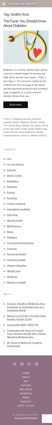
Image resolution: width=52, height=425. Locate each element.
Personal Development (20, 243)
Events (11, 192)
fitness (38, 125)
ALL (9, 159)
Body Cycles (14, 175)
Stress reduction (16, 265)
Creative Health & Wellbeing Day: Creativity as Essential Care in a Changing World (26, 307)
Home (26, 373)
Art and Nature (15, 164)
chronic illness (14, 125)
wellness (43, 135)
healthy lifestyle (10, 132)
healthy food (41, 128)
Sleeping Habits (16, 260)
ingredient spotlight (18, 209)
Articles (11, 170)
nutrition (39, 132)
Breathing (13, 181)
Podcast (12, 249)
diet (32, 125)
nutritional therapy (11, 135)
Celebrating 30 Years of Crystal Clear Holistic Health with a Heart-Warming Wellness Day (26, 333)
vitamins (34, 135)
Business (26, 393)
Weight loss (14, 271)
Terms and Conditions (26, 418)
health (24, 128)
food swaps (15, 128)
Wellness (25, 122)
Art (26, 381)
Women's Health (37, 122)
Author (26, 385)
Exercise (27, 119)
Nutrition (16, 122)
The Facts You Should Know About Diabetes (24, 23)
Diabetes (18, 119)
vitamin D (25, 135)
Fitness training (16, 203)
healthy (31, 128)
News (10, 232)
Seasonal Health (16, 254)
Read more (16, 104)
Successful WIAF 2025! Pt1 (22, 325)
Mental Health (15, 220)
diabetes (26, 125)
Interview (12, 215)
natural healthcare (26, 132)
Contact (26, 401)
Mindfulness (14, 226)
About (26, 377)
